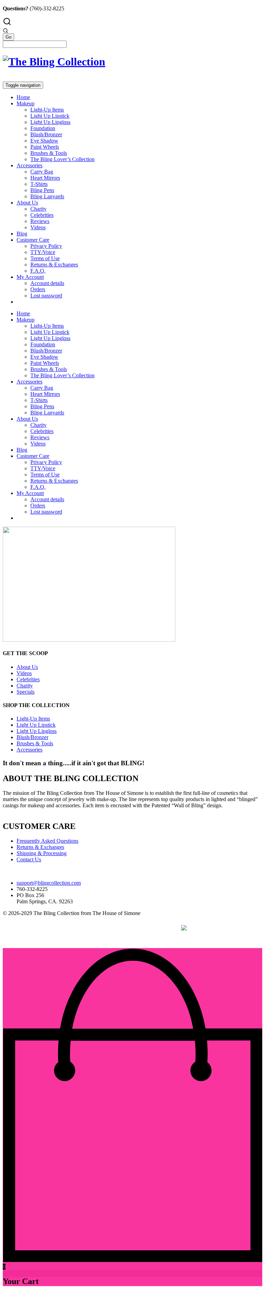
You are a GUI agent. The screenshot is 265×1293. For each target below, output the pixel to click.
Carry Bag (41, 172)
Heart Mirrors (45, 178)
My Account (30, 277)
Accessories (29, 165)
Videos (38, 227)
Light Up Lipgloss (50, 122)
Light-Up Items (47, 110)
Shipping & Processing (42, 853)
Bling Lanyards (47, 196)
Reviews (39, 221)
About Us (27, 203)
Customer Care (33, 240)
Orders (37, 289)
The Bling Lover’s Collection (62, 159)
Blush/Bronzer (46, 134)
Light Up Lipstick (49, 116)
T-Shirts (39, 184)
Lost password (46, 295)
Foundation (42, 128)
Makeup (26, 103)
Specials (26, 692)
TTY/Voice (42, 252)
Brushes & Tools (48, 153)
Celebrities (41, 215)
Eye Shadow (44, 141)
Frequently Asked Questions (47, 841)
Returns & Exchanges (54, 264)
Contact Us (29, 859)
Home (23, 97)
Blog (22, 233)
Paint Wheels (44, 147)
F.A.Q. (38, 271)
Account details (47, 283)
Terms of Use (45, 258)
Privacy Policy (46, 246)
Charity (38, 209)
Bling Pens (42, 190)
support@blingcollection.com (49, 883)
